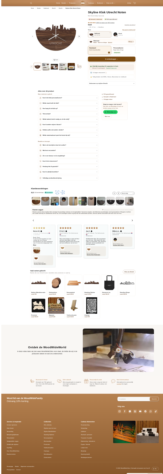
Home (58, 3)
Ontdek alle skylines (12, 444)
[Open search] (114, 193)
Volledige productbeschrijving (52, 178)
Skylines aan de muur (50, 428)
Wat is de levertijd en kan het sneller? (54, 145)
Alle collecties (48, 425)
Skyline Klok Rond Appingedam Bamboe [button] (119, 245)
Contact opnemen (12, 425)
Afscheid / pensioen (86, 434)
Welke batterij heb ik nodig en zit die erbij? (56, 119)
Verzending (10, 431)
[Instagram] (119, 411)
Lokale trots (84, 447)
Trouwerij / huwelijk (86, 438)
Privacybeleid (10, 469)
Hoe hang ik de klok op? (50, 108)
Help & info (110, 3)
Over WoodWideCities (13, 451)
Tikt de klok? (47, 114)
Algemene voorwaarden (27, 466)
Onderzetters (47, 457)
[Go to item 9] (110, 201)
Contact (18, 469)
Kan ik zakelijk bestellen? (51, 172)
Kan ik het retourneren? (50, 161)
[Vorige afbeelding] (32, 36)
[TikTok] (156, 411)
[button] (92, 22)
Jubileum (83, 431)
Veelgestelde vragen (13, 441)
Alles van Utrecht (129, 271)
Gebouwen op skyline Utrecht (98, 83)
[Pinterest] (145, 411)
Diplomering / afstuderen (88, 441)
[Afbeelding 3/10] (63, 66)
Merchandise (47, 441)
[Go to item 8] (101, 201)
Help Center (10, 428)
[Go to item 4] (64, 201)
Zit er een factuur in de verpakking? (54, 155)
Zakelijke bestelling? (130, 25)
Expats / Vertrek (85, 444)
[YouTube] (140, 411)
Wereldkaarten (48, 454)
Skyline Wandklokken (50, 431)
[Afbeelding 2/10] (46, 66)
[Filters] (118, 193)
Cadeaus (91, 3)
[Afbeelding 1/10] (37, 66)
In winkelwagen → (111, 59)
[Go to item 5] (73, 201)
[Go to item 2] (45, 201)
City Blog (9, 447)
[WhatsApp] (151, 411)
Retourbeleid (10, 438)
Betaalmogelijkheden (13, 434)
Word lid (154, 399)
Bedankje (83, 451)
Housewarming (85, 425)
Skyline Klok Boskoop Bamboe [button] (66, 253)
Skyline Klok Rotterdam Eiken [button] (93, 254)
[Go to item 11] (129, 201)
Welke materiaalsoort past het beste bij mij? (56, 135)
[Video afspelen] (54, 66)
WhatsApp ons (111, 112)
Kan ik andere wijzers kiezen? (52, 124)
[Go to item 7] (92, 201)
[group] (56, 36)
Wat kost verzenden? (49, 150)
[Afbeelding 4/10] (71, 66)
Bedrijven (100, 3)
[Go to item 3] (54, 201)
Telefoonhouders (48, 447)
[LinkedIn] (135, 411)
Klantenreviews (11, 454)
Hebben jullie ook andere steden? (53, 130)
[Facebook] (125, 411)
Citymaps (46, 451)
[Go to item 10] (120, 201)
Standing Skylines (49, 434)
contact (119, 384)
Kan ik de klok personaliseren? (52, 97)
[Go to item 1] (36, 201)
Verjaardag (84, 428)
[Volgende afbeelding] (79, 36)
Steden (63, 3)
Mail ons (107, 116)
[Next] (132, 221)
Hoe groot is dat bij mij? (128, 29)
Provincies (47, 444)
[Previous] (34, 221)
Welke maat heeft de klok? (51, 103)
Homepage (10, 466)
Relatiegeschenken (86, 457)
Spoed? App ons (111, 68)
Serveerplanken (48, 438)
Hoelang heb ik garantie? (50, 166)
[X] (130, 411)
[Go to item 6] (82, 201)
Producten (72, 3)
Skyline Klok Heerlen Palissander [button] (40, 263)
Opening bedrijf (85, 454)
